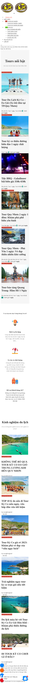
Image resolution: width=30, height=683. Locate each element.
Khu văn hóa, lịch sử (13, 259)
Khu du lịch (4, 111)
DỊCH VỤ (9, 27)
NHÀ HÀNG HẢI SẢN (12, 35)
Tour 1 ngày (11, 111)
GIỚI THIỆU (7, 19)
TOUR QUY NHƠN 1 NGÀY (14, 23)
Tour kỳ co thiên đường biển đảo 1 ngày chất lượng (14, 144)
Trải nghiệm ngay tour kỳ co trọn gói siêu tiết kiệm (14, 584)
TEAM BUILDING (12, 33)
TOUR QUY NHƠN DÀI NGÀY (15, 25)
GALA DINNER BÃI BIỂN (13, 29)
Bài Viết (5, 514)
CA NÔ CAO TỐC (11, 37)
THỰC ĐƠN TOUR (12, 31)
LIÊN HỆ (6, 41)
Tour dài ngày (5, 225)
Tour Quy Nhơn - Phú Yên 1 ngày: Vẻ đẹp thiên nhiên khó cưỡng (14, 251)
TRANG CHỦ (8, 17)
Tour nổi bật (18, 111)
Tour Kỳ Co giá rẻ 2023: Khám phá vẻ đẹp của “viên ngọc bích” (14, 545)
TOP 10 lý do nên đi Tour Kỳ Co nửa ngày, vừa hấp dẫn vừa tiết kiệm (15, 504)
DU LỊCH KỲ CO (8, 39)
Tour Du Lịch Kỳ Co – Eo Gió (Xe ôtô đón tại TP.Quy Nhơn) (14, 102)
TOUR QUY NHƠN (11, 21)
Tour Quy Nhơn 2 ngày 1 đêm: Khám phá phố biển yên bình (15, 217)
